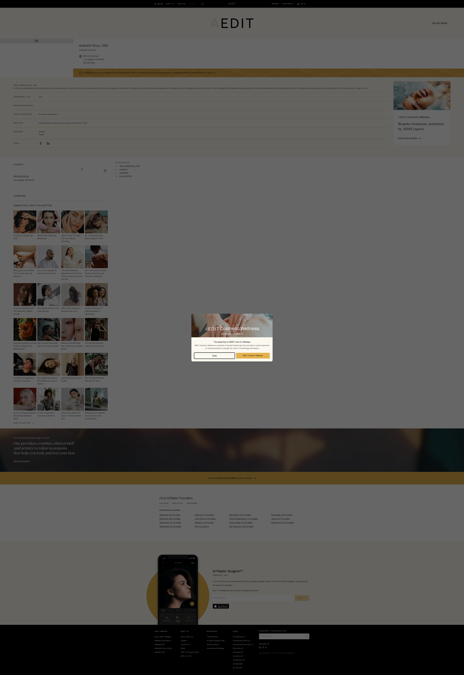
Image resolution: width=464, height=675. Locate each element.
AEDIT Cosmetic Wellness (253, 356)
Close (214, 356)
